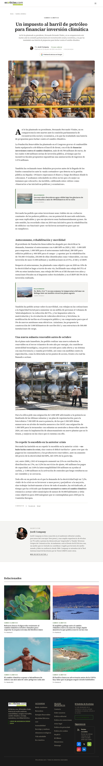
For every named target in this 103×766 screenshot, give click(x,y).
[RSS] (89, 744)
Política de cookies (61, 731)
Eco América (39, 740)
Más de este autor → (39, 554)
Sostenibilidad (40, 726)
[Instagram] (79, 749)
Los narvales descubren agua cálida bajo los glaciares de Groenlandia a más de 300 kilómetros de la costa (58, 198)
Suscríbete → (84, 717)
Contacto (57, 709)
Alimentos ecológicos (43, 733)
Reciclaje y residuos (42, 729)
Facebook (31, 506)
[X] (84, 744)
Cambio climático (20, 14)
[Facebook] (79, 744)
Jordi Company (43, 47)
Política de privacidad (62, 727)
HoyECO (57, 735)
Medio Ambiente (41, 707)
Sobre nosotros (59, 713)
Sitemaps (57, 745)
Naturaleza (39, 711)
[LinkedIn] (84, 749)
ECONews (57, 738)
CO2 (36, 722)
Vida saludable (40, 736)
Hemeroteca (58, 742)
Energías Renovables (42, 715)
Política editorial (60, 716)
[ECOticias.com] (13, 3)
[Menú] (95, 3)
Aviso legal (58, 724)
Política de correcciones (63, 720)
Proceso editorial (56, 47)
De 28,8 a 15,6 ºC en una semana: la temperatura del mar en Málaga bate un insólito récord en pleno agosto (59, 292)
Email (39, 506)
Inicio (11, 14)
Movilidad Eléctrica (42, 718)
